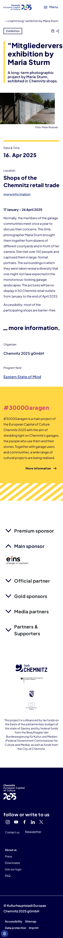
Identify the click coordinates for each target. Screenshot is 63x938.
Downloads (12, 863)
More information (38, 468)
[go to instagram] (8, 822)
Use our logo (13, 869)
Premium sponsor (34, 531)
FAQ (7, 875)
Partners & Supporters (27, 630)
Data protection (15, 928)
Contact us (12, 832)
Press (8, 856)
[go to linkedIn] (33, 822)
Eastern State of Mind (22, 376)
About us (11, 850)
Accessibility (13, 921)
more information (17, 194)
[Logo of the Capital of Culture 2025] (18, 7)
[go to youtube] (16, 822)
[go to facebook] (24, 822)
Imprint (33, 928)
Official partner (32, 581)
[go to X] (41, 822)
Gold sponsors (30, 596)
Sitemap (30, 921)
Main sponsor (29, 546)
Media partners (31, 611)
